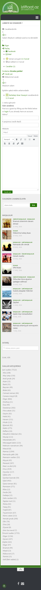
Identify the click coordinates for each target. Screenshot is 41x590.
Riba (4, 489)
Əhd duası (17, 267)
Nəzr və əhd (7, 466)
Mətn (36, 136)
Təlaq (5, 507)
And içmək (7, 378)
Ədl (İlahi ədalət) (9, 559)
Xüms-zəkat (7, 515)
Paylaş (7, 48)
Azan (5, 381)
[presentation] (8, 139)
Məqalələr (31, 219)
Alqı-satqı (6, 375)
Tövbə (5, 504)
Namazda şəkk (8, 454)
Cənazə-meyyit (9, 396)
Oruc (5, 469)
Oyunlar (6, 472)
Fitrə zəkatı (7, 410)
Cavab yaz (8, 74)
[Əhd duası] (6, 269)
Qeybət (16, 302)
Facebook (11, 51)
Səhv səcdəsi (8, 498)
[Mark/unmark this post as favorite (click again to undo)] (3, 35)
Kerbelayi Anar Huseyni (18, 95)
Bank (5, 384)
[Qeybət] (6, 304)
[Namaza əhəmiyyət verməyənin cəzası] (6, 327)
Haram (5, 419)
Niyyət (5, 460)
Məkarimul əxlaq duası (22, 233)
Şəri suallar (6, 369)
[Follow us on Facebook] (18, 583)
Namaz (6, 451)
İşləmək (6, 425)
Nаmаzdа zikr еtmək (21, 244)
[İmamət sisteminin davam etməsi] (6, 223)
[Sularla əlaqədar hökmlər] (6, 292)
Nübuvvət (7, 553)
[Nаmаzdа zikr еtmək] (6, 246)
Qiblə (5, 475)
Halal (5, 416)
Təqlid (5, 510)
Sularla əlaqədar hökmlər (23, 291)
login (6, 111)
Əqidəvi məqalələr (19, 219)
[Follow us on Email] (22, 583)
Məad (5, 550)
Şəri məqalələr (27, 242)
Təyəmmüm (7, 513)
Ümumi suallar (8, 533)
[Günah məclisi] (6, 258)
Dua (4, 404)
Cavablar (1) (10, 66)
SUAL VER (6, 357)
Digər (6, 45)
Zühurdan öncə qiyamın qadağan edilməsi (22, 280)
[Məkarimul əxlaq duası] (6, 234)
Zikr (4, 521)
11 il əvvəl (25, 59)
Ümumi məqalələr (28, 254)
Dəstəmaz (7, 407)
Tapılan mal (7, 501)
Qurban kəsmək (9, 477)
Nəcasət (6, 463)
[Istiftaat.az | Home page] (20, 7)
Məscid (6, 448)
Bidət (5, 390)
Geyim (5, 413)
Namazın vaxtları (9, 457)
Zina (4, 524)
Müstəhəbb (7, 439)
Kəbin (5, 428)
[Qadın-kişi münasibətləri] (6, 315)
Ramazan (6, 486)
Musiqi (5, 437)
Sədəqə (6, 495)
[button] (8, 139)
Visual (30, 136)
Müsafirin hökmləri (10, 434)
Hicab (5, 422)
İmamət (6, 548)
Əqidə (4, 542)
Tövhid (5, 556)
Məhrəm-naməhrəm (11, 445)
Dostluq (6, 402)
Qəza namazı (8, 483)
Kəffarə (6, 431)
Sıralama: (12, 71)
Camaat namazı (9, 393)
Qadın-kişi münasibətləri (22, 314)
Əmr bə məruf (8, 530)
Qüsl (5, 480)
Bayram (6, 387)
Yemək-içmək (8, 518)
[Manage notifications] (4, 586)
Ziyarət (5, 527)
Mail (9, 54)
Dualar (15, 230)
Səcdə (5, 492)
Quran (5, 539)
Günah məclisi (18, 256)
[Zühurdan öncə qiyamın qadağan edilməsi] (6, 281)
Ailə (4, 372)
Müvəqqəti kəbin (9, 442)
